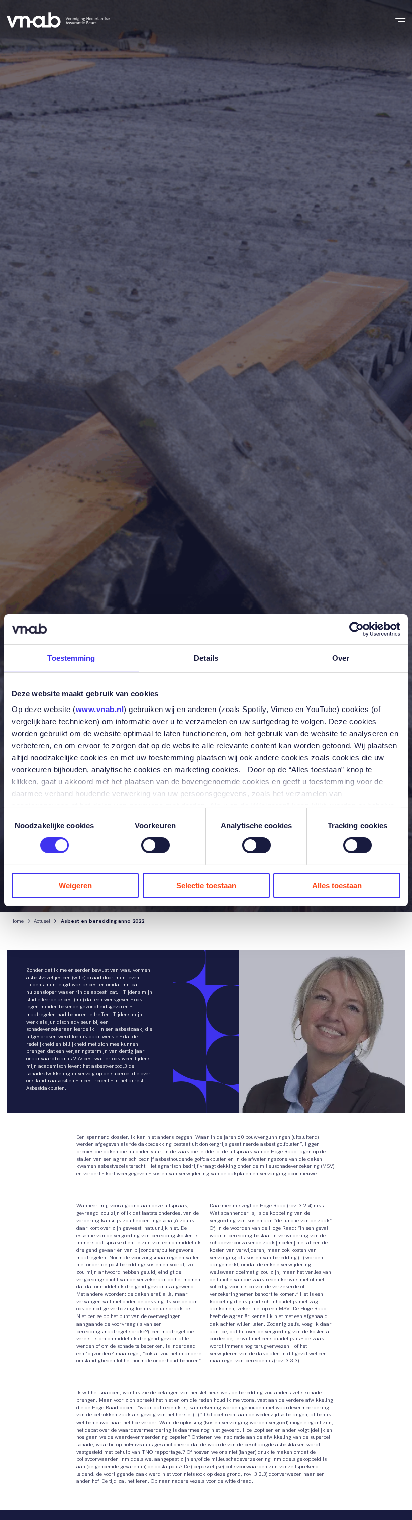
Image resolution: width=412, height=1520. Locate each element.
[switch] (155, 845)
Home (17, 921)
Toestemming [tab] (71, 657)
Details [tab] (206, 657)
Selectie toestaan (206, 885)
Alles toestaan (337, 885)
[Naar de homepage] (58, 20)
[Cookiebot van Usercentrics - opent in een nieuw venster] (356, 628)
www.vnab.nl (100, 709)
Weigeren (75, 885)
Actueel (42, 921)
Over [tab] (340, 657)
